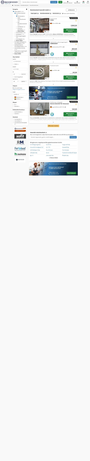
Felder (16, 64)
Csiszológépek (20, 39)
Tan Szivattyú (65, 150)
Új (15, 104)
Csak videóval (18, 121)
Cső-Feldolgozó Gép (35, 150)
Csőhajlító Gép (33, 152)
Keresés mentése (53, 126)
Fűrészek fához (20, 32)
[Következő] (48, 25)
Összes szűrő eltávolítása (69, 13)
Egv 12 (31, 155)
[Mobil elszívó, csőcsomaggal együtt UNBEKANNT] (39, 49)
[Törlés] (37, 13)
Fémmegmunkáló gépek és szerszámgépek (20, 42)
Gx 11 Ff (48, 147)
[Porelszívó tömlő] (39, 72)
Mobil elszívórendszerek (22, 19)
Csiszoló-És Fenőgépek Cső (36, 147)
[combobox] (20, 94)
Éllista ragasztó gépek (21, 36)
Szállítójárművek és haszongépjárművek (20, 45)
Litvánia (18, 99)
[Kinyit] (53, 38)
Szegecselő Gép (66, 144)
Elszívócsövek (21, 16)
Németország (19, 97)
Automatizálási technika (19, 48)
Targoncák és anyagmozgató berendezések (20, 51)
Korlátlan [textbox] (16, 94)
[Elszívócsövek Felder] (39, 25)
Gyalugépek (20, 34)
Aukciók (16, 113)
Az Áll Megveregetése (35, 144)
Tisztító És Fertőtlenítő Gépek (69, 152)
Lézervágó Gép (49, 155)
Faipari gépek (19, 11)
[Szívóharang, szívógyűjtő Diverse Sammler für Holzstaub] (39, 109)
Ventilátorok (21, 26)
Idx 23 (47, 152)
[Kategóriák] (19, 2)
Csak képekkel (18, 119)
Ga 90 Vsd (48, 144)
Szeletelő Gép (65, 147)
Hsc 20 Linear (49, 150)
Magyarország (19, 89)
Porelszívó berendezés (21, 29)
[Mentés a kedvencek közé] (76, 20)
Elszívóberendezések (20, 14)
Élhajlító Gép (65, 155)
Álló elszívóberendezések (22, 24)
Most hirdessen (71, 97)
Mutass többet (54, 157)
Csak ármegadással (18, 77)
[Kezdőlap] (12, 5)
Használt (16, 106)
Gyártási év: (15, 79)
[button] (88, 2)
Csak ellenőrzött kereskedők (20, 123)
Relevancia (72, 10)
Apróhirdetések (18, 112)
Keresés (54, 2)
